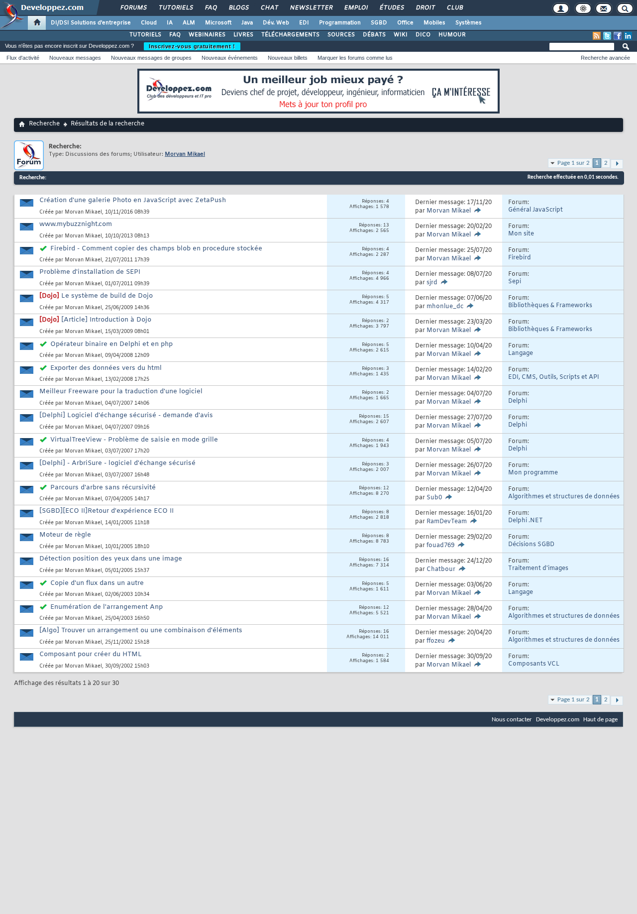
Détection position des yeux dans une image (110, 559)
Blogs (238, 8)
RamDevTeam (446, 522)
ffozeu (435, 641)
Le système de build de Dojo (107, 296)
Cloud (149, 22)
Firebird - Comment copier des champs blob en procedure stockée (156, 248)
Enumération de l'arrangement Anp (106, 607)
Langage (520, 353)
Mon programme (533, 473)
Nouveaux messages (75, 58)
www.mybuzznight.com (75, 224)
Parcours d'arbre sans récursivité (103, 487)
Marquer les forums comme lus (355, 58)
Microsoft (218, 22)
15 (386, 417)
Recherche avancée (605, 58)
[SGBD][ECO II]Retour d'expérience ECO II (106, 511)
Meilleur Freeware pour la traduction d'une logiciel (121, 391)
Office (405, 22)
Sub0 (434, 498)
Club (454, 8)
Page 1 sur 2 (573, 163)
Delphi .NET (525, 521)
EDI (304, 22)
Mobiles (434, 22)
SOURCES (341, 34)
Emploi (355, 8)
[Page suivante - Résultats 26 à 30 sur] (617, 164)
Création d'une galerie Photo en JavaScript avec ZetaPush (132, 200)
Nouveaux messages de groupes (151, 58)
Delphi (517, 401)
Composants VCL (533, 664)
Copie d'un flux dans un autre (97, 583)
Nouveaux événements (230, 58)
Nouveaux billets (288, 58)
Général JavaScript (535, 210)
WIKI (401, 34)
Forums (133, 8)
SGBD (379, 22)
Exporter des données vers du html (106, 368)
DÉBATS (374, 34)
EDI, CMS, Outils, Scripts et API (553, 377)
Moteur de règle (65, 535)
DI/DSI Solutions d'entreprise (91, 22)
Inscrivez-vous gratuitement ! (192, 46)
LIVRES (243, 34)
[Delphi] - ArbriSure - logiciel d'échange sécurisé (117, 463)
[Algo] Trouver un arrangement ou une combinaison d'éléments (140, 630)
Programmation (340, 22)
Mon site (521, 234)
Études (391, 8)
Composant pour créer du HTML (90, 654)
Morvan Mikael (83, 212)
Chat (269, 8)
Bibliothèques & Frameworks (550, 306)
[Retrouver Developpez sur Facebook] (618, 36)
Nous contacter (512, 719)
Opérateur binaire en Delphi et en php (111, 344)
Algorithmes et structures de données (564, 497)
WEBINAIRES (207, 34)
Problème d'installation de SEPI (89, 272)
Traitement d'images (538, 568)
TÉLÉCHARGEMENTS (290, 34)
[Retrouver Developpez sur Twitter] (607, 36)
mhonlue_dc (444, 307)
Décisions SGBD (531, 545)
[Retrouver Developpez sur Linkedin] (628, 36)
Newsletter (311, 8)
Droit (425, 8)
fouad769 (440, 546)
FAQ (210, 8)
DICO (423, 34)
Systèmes (468, 22)
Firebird (519, 258)
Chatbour (440, 569)
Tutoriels (175, 8)
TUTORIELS (145, 34)
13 (386, 225)
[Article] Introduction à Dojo (106, 320)
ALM (189, 22)
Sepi (514, 282)
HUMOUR (452, 34)
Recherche (44, 124)
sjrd (431, 283)
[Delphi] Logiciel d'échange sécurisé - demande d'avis (126, 415)
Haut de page (600, 719)
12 (386, 488)
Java (247, 22)
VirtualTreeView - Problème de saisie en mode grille (134, 440)
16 (386, 560)
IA (170, 22)
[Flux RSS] (597, 36)
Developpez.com (557, 719)
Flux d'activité (22, 58)
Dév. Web (276, 22)
